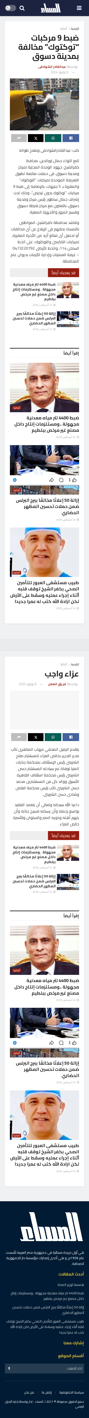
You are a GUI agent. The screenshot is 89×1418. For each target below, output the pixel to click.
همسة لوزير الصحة (71, 1284)
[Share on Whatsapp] (53, 138)
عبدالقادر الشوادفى (52, 67)
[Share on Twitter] (36, 138)
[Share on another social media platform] (19, 138)
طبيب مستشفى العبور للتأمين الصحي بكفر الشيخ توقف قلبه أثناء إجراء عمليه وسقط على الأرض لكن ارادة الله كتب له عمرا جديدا (44, 591)
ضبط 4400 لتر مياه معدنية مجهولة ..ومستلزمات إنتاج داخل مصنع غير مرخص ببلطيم (34, 291)
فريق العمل (57, 684)
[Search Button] (22, 8)
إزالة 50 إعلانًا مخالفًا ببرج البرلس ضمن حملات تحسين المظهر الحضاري (34, 318)
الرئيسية (75, 28)
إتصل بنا (47, 1392)
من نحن (29, 1392)
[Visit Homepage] (50, 8)
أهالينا (63, 28)
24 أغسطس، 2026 (43, 305)
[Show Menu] (79, 8)
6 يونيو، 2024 (59, 72)
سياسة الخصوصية (71, 1392)
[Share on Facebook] (71, 138)
